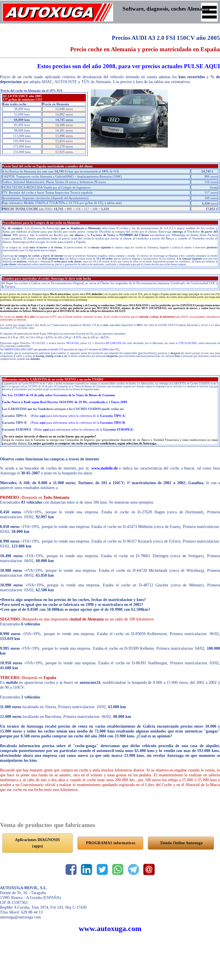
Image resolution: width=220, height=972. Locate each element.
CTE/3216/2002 (188, 343)
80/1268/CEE (113, 343)
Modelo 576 (32, 203)
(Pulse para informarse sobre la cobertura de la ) (78, 415)
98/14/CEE (72, 343)
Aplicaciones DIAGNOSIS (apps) (37, 842)
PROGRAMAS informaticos (110, 843)
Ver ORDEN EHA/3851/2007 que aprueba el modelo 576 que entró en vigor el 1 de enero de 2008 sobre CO (60, 349)
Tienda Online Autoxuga (181, 843)
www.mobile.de (104, 468)
